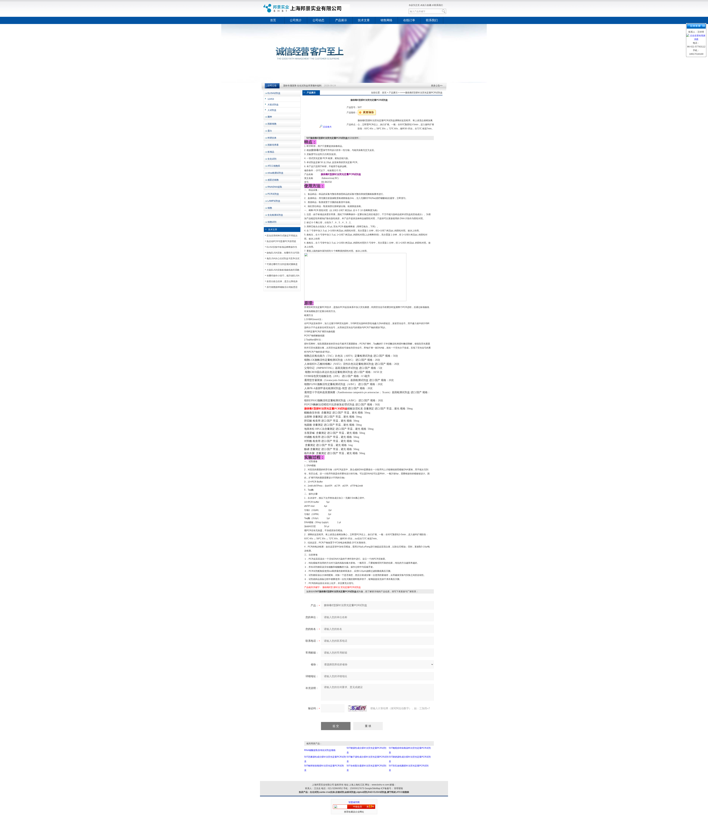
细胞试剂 (272, 222)
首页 (273, 20)
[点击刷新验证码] (357, 708)
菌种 (270, 117)
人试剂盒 (272, 110)
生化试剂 (272, 159)
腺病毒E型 (327, 587)
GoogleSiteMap (372, 788)
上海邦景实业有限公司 (307, 8)
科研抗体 (272, 138)
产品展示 (341, 20)
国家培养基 (273, 145)
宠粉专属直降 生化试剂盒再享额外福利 (302, 85)
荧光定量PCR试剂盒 (351, 587)
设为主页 (415, 5)
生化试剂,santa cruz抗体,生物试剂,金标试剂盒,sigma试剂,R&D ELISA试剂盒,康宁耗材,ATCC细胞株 (359, 792)
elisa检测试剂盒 (275, 173)
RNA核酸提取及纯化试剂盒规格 (320, 750)
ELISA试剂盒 (274, 93)
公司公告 (272, 85)
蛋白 (270, 131)
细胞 (270, 208)
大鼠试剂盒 (273, 104)
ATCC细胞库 (274, 166)
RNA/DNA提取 (275, 187)
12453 (271, 99)
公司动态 (318, 20)
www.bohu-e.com (380, 784)
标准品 (271, 152)
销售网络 (386, 20)
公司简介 (296, 20)
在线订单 (409, 20)
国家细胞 (272, 124)
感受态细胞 (273, 180)
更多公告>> (436, 85)
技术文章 (364, 20)
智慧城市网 (354, 802)
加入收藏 (426, 5)
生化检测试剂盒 (275, 215)
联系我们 (438, 5)
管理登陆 (398, 788)
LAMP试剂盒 (274, 201)
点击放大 (327, 126)
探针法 (336, 587)
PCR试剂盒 (273, 194)
